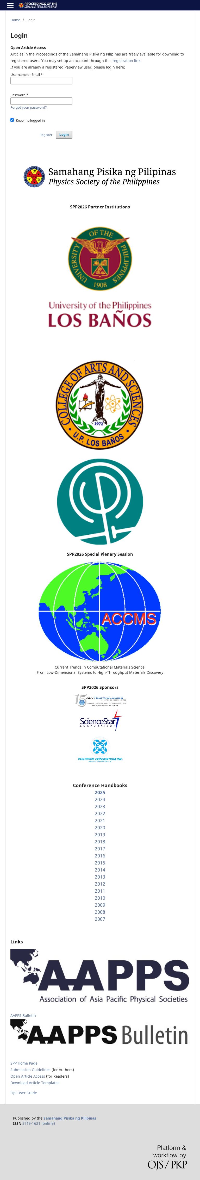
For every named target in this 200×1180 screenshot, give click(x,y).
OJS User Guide (23, 1092)
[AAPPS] (100, 1002)
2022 (100, 813)
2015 (100, 863)
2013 (100, 877)
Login (64, 135)
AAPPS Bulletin (23, 1015)
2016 (100, 855)
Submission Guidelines (31, 1069)
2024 (100, 799)
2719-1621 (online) (38, 1123)
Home (15, 19)
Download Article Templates (34, 1082)
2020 (100, 827)
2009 (100, 905)
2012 (100, 884)
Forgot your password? (28, 107)
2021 (100, 820)
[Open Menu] (10, 5)
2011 (100, 891)
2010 (100, 898)
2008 (100, 912)
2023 (100, 806)
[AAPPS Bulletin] (100, 1046)
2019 (100, 834)
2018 (100, 841)
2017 (100, 848)
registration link (126, 60)
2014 (100, 870)
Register (46, 134)
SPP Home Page (24, 1063)
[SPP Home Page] (100, 187)
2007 (100, 919)
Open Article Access (27, 1076)
